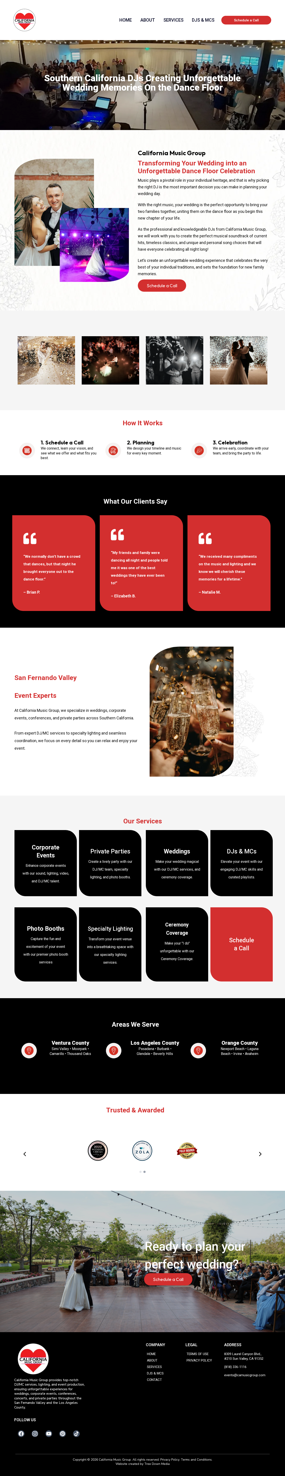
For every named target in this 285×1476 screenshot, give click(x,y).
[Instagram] (35, 1434)
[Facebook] (21, 1434)
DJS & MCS (203, 20)
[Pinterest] (62, 1434)
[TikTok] (76, 1434)
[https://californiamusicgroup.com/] (59, 1359)
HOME (125, 20)
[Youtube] (49, 1434)
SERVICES (173, 20)
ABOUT (147, 20)
